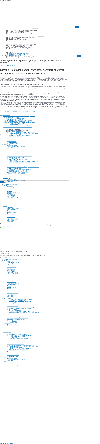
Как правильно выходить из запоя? (14, 134)
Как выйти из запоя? (11, 141)
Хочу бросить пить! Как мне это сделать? (16, 140)
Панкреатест (9, 193)
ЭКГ (8, 190)
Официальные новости (5, 65)
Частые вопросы (9, 26)
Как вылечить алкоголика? (12, 126)
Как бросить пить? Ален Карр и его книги (16, 123)
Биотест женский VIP (11, 199)
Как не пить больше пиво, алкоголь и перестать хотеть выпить (20, 132)
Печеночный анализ (11, 192)
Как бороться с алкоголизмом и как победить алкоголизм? (22, 28)
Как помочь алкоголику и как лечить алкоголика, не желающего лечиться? (23, 133)
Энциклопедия (6, 144)
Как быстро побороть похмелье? (14, 124)
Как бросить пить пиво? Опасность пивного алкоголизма (19, 122)
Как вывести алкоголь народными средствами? (17, 125)
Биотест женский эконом (12, 197)
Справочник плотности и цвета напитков (16, 146)
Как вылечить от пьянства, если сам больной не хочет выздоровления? (22, 127)
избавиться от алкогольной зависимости (25, 107)
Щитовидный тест (11, 194)
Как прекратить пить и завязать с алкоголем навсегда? (19, 135)
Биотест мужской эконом (12, 198)
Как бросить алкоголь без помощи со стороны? (19, 29)
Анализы (5, 185)
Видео (6, 132)
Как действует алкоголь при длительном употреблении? (19, 129)
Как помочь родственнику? (13, 143)
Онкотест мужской (11, 196)
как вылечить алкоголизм (10, 107)
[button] (50, 203)
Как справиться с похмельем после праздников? (17, 136)
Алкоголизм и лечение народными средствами (17, 137)
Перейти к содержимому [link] (5, 0)
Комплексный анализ (11, 188)
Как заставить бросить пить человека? (15, 131)
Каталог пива (10, 147)
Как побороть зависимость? (13, 142)
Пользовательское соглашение (10, 184)
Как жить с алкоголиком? (12, 130)
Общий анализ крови (11, 186)
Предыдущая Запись (5, 114)
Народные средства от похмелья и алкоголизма (17, 138)
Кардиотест (9, 191)
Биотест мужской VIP (11, 201)
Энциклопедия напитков (12, 145)
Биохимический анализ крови (13, 187)
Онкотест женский (11, 195)
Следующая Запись (5, 115)
